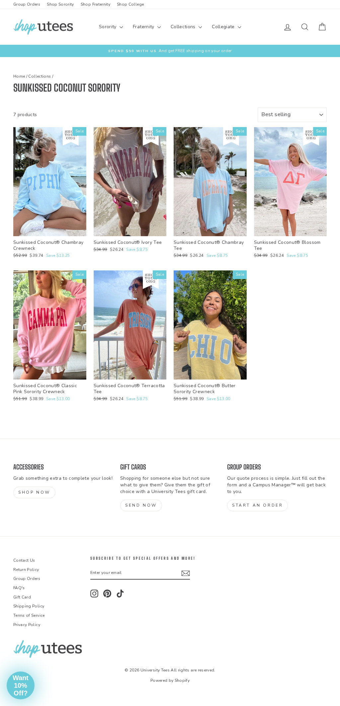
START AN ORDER (257, 505)
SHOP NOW (34, 492)
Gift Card (22, 597)
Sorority (108, 27)
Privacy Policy (26, 624)
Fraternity (144, 27)
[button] (21, 685)
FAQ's (19, 588)
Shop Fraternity (95, 4)
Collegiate (224, 27)
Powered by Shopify (170, 680)
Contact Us (24, 560)
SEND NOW (141, 505)
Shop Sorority (60, 4)
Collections (184, 27)
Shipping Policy (28, 606)
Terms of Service (29, 615)
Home (19, 76)
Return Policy (26, 569)
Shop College (130, 4)
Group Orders (26, 4)
